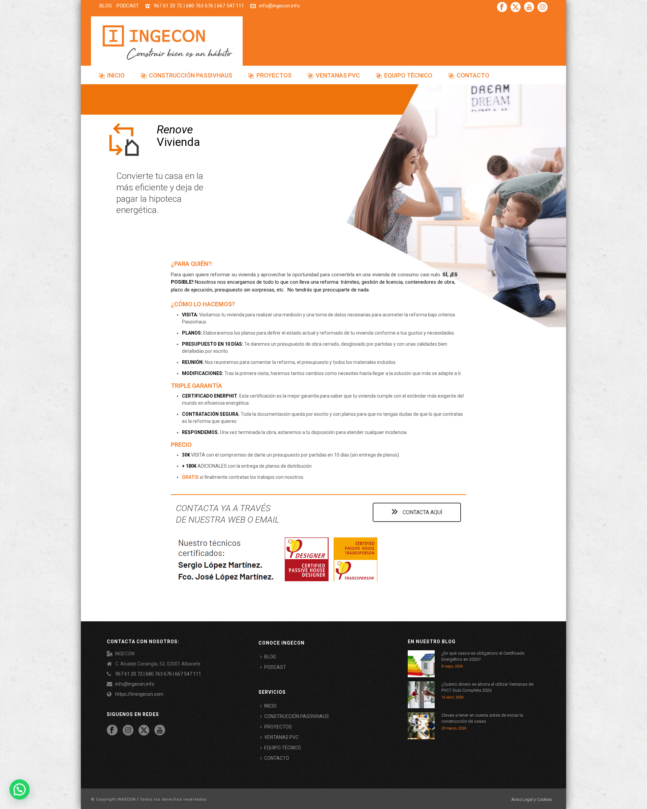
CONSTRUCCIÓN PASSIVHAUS (190, 75)
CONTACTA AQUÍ (421, 512)
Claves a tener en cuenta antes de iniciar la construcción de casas (482, 718)
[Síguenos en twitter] (143, 730)
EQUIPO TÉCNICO (408, 75)
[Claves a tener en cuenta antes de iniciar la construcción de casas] (421, 725)
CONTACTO (473, 75)
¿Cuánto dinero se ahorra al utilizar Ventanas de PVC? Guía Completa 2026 (487, 687)
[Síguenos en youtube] (159, 730)
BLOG (270, 656)
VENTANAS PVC (338, 75)
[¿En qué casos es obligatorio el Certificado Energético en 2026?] (421, 663)
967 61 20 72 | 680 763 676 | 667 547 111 (199, 6)
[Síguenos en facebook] (112, 730)
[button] (19, 789)
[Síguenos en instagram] (128, 730)
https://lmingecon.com (139, 694)
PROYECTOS (273, 75)
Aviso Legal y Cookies (531, 799)
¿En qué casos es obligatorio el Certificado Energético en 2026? (483, 656)
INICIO (116, 75)
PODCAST (275, 667)
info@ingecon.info (279, 6)
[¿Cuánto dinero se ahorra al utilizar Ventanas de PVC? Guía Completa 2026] (421, 694)
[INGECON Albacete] (167, 42)
